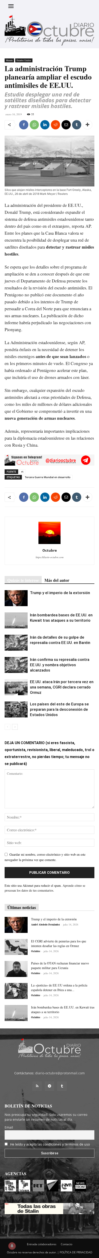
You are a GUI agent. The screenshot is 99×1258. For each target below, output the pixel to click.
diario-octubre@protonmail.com (60, 1073)
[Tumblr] (76, 124)
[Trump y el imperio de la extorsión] (16, 598)
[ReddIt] (55, 124)
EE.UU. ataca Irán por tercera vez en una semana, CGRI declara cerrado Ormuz (61, 687)
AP (88, 226)
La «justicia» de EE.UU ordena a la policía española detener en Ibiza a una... (59, 987)
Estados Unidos (24, 60)
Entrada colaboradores (41, 1244)
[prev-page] (7, 727)
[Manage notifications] (12, 1246)
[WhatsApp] (34, 124)
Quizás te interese (23, 580)
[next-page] (15, 727)
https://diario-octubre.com (50, 557)
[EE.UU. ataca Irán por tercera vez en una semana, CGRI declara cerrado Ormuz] (16, 687)
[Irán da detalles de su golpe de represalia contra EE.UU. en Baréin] (16, 643)
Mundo (9, 60)
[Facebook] (23, 124)
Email (9, 1127)
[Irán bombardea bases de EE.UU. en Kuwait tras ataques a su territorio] (16, 620)
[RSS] (37, 1086)
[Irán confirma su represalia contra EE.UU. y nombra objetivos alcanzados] (16, 665)
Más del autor (56, 580)
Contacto (66, 1244)
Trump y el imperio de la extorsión (60, 592)
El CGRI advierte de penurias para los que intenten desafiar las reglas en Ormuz (58, 943)
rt (22, 471)
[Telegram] (49, 1086)
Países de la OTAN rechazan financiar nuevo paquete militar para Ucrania (60, 965)
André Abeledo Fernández (45, 924)
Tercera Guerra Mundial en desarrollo (47, 477)
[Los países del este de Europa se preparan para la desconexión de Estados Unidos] (16, 709)
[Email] (66, 124)
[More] (87, 124)
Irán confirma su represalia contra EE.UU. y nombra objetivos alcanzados (59, 664)
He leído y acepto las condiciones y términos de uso (50, 1144)
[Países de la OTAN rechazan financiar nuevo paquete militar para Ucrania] (16, 969)
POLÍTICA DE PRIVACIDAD (76, 1252)
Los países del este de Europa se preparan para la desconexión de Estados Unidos (59, 709)
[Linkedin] (45, 124)
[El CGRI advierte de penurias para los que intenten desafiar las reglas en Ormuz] (16, 947)
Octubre (49, 550)
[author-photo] (49, 544)
